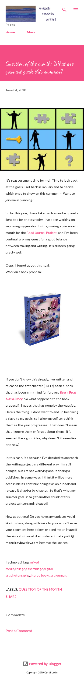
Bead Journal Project (42, 233)
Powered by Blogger (44, 664)
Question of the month (40, 589)
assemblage (34, 569)
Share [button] (11, 597)
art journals (59, 575)
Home (10, 32)
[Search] (64, 8)
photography (19, 575)
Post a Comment (19, 630)
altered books (40, 575)
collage (20, 569)
